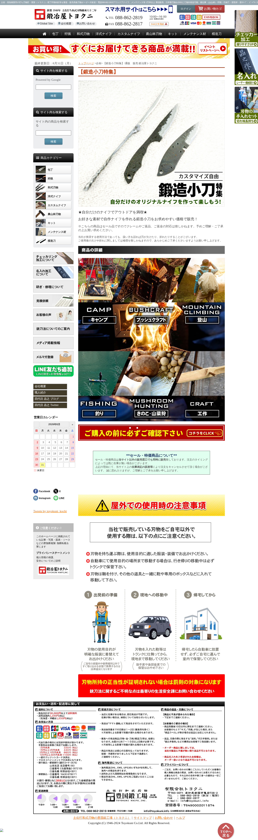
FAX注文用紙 (157, 24)
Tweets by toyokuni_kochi (50, 511)
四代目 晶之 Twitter (47, 405)
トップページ (86, 63)
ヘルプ (180, 817)
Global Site (46, 23)
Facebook (44, 491)
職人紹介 (40, 392)
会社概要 (66, 23)
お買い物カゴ (213, 8)
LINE (61, 498)
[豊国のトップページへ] (44, 34)
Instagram (45, 498)
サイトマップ (143, 817)
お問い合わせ (87, 23)
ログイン (186, 8)
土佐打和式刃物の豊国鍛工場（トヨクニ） (102, 817)
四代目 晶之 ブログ (47, 398)
